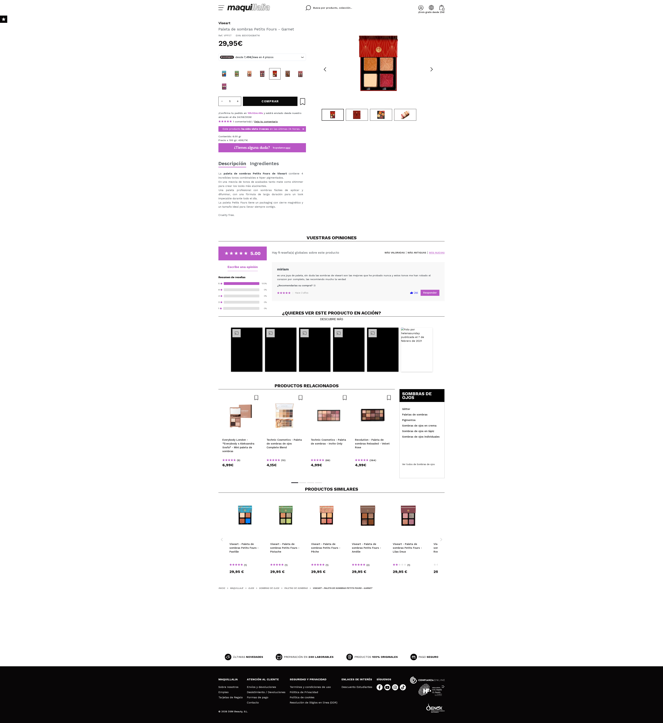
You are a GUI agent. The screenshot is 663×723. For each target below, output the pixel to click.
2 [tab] (302, 482)
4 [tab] (318, 482)
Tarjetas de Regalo (230, 697)
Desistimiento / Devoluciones (266, 692)
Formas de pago (257, 697)
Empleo (223, 692)
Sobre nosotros (228, 687)
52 (253, 113)
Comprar (240, 471)
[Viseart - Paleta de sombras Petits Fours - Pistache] (237, 73)
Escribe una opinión (243, 267)
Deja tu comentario (266, 121)
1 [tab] (294, 482)
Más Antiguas (417, 252)
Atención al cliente (263, 679)
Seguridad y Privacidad (308, 679)
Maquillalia (228, 679)
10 (249, 113)
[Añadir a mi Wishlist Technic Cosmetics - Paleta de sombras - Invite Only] (329, 397)
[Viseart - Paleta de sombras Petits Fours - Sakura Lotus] (224, 86)
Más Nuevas (437, 252)
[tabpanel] (378, 64)
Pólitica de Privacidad (304, 692)
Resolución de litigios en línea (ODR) (313, 702)
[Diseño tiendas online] (435, 708)
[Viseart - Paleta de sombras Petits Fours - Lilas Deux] (262, 73)
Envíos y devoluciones (261, 687)
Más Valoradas (395, 252)
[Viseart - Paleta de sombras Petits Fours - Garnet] (275, 73)
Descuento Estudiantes (357, 687)
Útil (415, 292)
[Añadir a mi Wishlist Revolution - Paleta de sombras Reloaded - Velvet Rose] (373, 397)
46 (260, 113)
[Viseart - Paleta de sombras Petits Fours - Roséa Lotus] (300, 73)
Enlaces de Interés (357, 679)
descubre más (331, 319)
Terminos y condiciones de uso (310, 687)
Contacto (253, 702)
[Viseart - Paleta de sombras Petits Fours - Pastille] (224, 73)
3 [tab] (310, 482)
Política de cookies (302, 697)
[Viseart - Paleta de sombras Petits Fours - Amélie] (287, 73)
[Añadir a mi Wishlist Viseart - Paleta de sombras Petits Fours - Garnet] (302, 101)
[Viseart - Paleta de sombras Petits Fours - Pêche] (249, 73)
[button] (246, 350)
